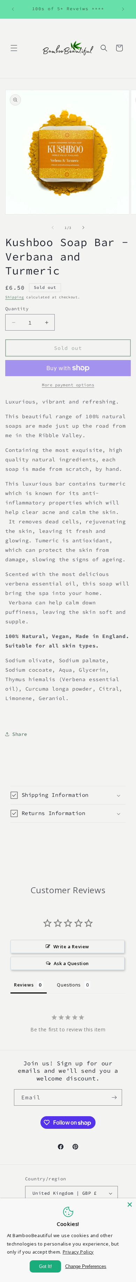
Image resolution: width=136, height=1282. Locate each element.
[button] (14, 48)
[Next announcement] (123, 9)
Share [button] (19, 734)
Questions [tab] (69, 985)
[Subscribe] (114, 1097)
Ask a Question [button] (71, 963)
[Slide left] (52, 227)
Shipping (14, 297)
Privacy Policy (78, 1252)
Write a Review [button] (71, 946)
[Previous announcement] (13, 9)
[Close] (129, 1204)
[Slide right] (83, 227)
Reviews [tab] (23, 985)
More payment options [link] (68, 384)
